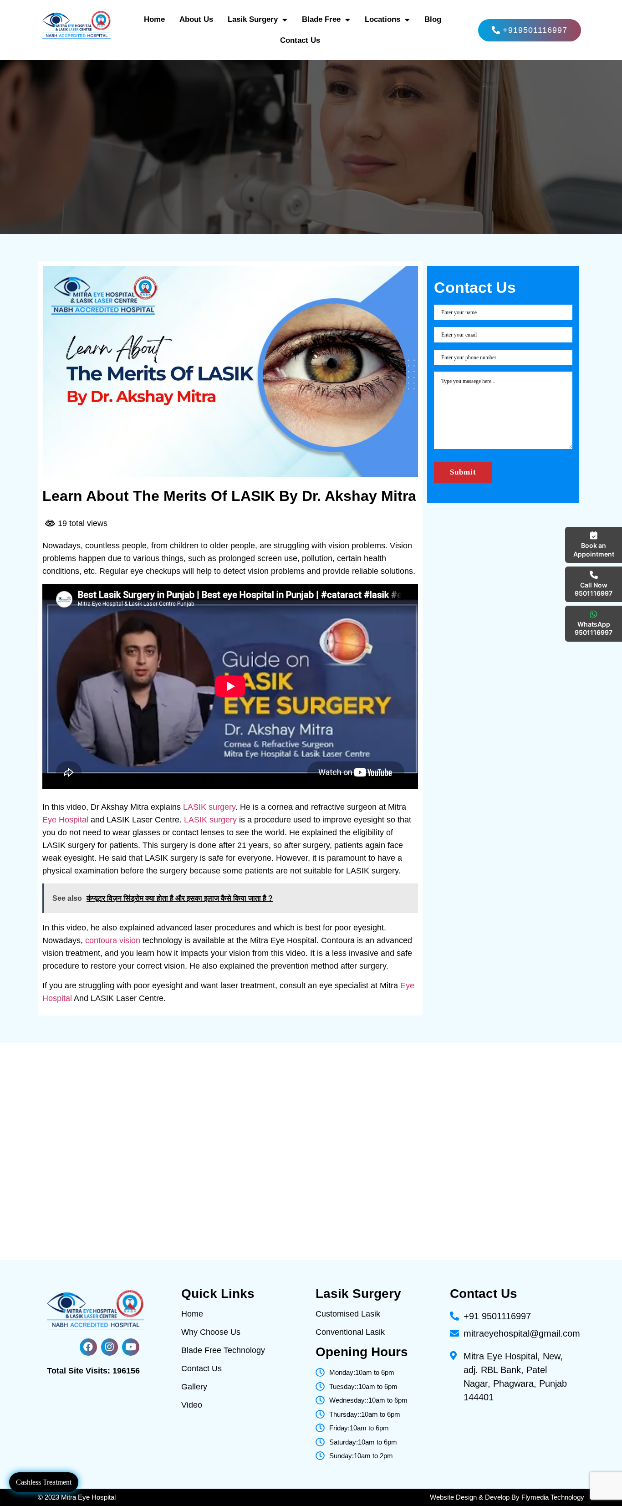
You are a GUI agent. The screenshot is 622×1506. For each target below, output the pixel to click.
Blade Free (321, 19)
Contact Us (300, 40)
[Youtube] (130, 1347)
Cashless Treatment (43, 1482)
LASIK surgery (208, 807)
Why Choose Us (210, 1332)
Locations (382, 19)
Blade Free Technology (223, 1350)
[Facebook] (88, 1347)
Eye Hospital (65, 819)
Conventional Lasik (350, 1332)
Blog (432, 19)
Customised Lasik (348, 1313)
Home (154, 19)
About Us (196, 19)
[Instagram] (109, 1347)
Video (191, 1404)
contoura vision (112, 940)
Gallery (194, 1386)
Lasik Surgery (253, 19)
